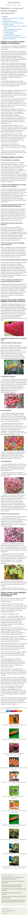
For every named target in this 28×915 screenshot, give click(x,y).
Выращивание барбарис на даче (17, 707)
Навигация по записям (8, 707)
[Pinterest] (14, 711)
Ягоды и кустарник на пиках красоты (13, 29)
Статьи (19, 5)
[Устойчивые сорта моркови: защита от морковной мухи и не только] (14, 766)
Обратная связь (4, 913)
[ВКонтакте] (8, 711)
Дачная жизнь (14, 2)
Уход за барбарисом (9, 34)
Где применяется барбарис (10, 31)
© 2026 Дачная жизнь (5, 908)
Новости (14, 5)
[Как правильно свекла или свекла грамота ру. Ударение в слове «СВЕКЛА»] (14, 752)
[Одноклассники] (19, 711)
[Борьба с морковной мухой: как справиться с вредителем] (14, 795)
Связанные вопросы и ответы (10, 21)
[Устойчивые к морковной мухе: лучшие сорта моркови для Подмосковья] (14, 809)
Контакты (3, 910)
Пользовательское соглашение (10, 910)
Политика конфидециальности (7, 911)
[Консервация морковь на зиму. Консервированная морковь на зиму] (14, 723)
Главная (9, 5)
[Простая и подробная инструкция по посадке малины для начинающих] (14, 837)
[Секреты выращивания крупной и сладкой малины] (14, 852)
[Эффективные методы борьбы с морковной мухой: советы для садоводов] (14, 823)
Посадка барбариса (9, 32)
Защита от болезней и (14, 708)
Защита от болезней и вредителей (12, 35)
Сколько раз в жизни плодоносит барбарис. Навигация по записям (13, 23)
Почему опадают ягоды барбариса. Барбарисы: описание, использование (14, 37)
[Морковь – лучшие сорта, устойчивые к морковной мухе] (14, 780)
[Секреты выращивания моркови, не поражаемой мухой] (14, 737)
